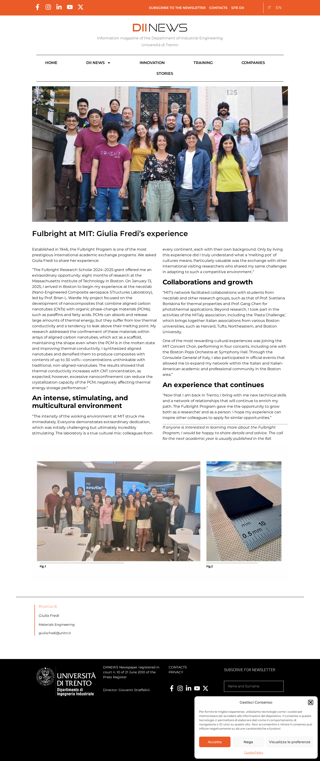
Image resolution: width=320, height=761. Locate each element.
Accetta (215, 742)
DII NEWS (95, 62)
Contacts (218, 8)
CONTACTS (178, 667)
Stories (164, 73)
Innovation (152, 62)
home (51, 62)
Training (203, 62)
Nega (248, 742)
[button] (310, 702)
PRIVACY (176, 672)
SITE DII (237, 8)
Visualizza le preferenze (289, 742)
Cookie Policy (253, 752)
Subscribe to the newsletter (177, 8)
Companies (253, 62)
